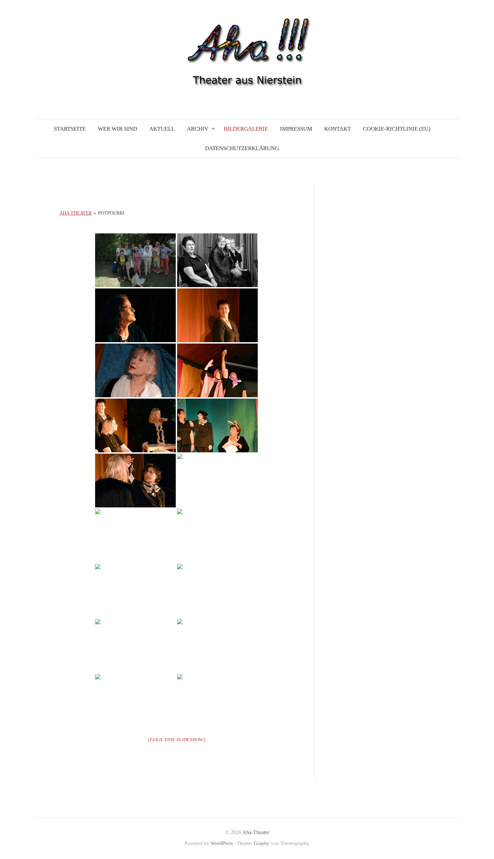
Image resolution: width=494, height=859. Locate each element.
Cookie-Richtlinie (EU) (396, 129)
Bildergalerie (246, 129)
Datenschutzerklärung (242, 148)
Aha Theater (75, 213)
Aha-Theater (255, 832)
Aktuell (162, 129)
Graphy (262, 843)
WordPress (222, 843)
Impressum (296, 129)
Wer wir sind (117, 129)
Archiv (197, 129)
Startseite (70, 129)
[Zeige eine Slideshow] (176, 739)
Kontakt (337, 129)
